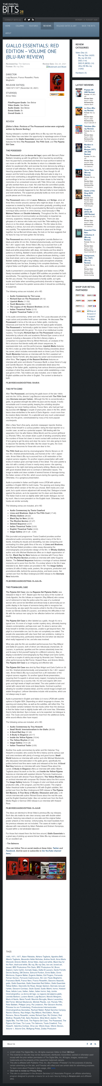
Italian (31, 991)
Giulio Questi (34, 988)
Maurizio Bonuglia (38, 999)
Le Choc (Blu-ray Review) (89, 109)
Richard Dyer (41, 1015)
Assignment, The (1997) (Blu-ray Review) (89, 259)
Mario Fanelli (25, 999)
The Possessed (55, 1020)
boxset (9, 967)
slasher (53, 1018)
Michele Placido (39, 1002)
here (53, 1068)
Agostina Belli (57, 956)
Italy (48, 991)
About (8, 33)
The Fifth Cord (22, 1020)
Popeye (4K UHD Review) (89, 90)
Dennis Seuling (12, 972)
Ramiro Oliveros (13, 1012)
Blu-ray (31, 964)
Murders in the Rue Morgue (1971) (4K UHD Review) (90, 149)
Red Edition (47, 1012)
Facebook (10, 850)
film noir (43, 977)
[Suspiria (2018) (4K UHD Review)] (79, 212)
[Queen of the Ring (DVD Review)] (79, 194)
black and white (45, 961)
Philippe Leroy (24, 1004)
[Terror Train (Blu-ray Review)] (79, 173)
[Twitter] (29, 19)
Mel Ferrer (10, 1002)
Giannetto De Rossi (27, 985)
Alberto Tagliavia (13, 959)
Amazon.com (74, 1076)
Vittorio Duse (44, 1026)
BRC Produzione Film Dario (24, 967)
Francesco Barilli (13, 980)
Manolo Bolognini (54, 996)
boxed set (58, 964)
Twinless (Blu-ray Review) (90, 127)
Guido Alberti (46, 988)
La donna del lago (28, 993)
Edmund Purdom (37, 972)
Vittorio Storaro (57, 1026)
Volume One (20, 1028)
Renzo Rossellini (21, 1015)
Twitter (56, 848)
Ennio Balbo (50, 972)
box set (49, 964)
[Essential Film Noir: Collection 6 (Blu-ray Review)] (79, 233)
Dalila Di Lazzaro (46, 969)
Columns (20, 26)
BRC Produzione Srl (45, 967)
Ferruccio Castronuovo (29, 977)
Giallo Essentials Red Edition (38, 983)
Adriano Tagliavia (43, 956)
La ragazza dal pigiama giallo (49, 993)
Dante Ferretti (59, 969)
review (32, 1015)
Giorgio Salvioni (42, 985)
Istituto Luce (16, 991)
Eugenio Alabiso (35, 975)
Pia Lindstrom (37, 1004)
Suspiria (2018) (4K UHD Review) (89, 211)
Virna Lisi (34, 1026)
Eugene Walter (22, 975)
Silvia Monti (44, 1018)
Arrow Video (33, 961)
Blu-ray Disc (40, 964)
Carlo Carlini (19, 969)
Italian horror (40, 991)
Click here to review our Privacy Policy (26, 1070)
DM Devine (24, 972)
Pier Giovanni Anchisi (53, 1004)
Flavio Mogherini (55, 977)
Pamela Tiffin (56, 1002)
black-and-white (20, 964)
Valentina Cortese (21, 1026)
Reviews (47, 26)
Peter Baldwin (12, 1004)
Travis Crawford (50, 1023)
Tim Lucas (26, 1023)
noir (48, 1002)
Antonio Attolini (20, 961)
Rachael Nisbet (37, 1010)
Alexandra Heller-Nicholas (32, 959)
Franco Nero (26, 980)
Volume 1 (10, 1028)
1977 (19, 956)
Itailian (25, 991)
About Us (11, 1044)
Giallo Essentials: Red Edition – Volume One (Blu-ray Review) (32, 51)
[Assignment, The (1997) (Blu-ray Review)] (79, 258)
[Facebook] (25, 19)
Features (33, 26)
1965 (8, 956)
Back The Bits (88, 26)
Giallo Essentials (18, 983)
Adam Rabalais (28, 956)
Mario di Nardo (12, 999)
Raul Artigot (25, 1012)
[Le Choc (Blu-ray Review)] (79, 111)
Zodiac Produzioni (48, 1028)
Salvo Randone (32, 1018)
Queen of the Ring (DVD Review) (89, 193)
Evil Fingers (48, 975)
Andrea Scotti (49, 959)
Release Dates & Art (67, 26)
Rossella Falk (19, 1018)
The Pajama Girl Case (38, 1020)
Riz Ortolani (52, 1015)
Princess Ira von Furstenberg (18, 1007)
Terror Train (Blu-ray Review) (89, 172)
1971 (13, 956)
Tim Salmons (36, 1023)
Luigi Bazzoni (40, 996)
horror (55, 988)
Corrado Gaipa (31, 969)
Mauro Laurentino (55, 999)
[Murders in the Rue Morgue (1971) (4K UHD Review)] (79, 147)
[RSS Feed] (33, 19)
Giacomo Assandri (56, 980)
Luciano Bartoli (27, 996)
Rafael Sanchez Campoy (55, 1010)
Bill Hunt (70, 1052)
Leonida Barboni (13, 996)
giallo (8, 983)
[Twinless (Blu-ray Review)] (79, 129)
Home (7, 26)
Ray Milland (36, 1012)
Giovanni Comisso (20, 988)
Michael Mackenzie (24, 1002)
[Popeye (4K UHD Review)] (79, 92)
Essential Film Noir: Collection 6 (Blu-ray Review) (90, 235)
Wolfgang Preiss (33, 1028)
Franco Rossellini (40, 980)
